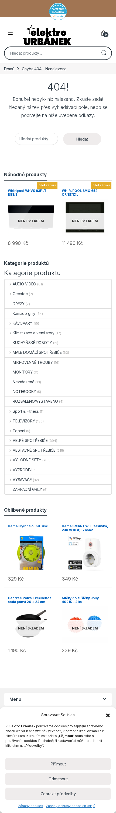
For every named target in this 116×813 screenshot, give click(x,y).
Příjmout (58, 764)
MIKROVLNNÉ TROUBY (33, 362)
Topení (19, 430)
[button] (108, 715)
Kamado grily (24, 313)
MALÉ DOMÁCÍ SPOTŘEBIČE (37, 352)
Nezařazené (24, 381)
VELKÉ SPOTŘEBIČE (30, 440)
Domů (9, 68)
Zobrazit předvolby (58, 793)
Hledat (103, 53)
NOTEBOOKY (24, 391)
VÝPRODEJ (22, 470)
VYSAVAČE (22, 479)
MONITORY (23, 372)
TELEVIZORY (24, 421)
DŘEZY (19, 303)
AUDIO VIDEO (24, 284)
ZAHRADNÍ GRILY (27, 489)
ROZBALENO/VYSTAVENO (35, 401)
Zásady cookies (30, 806)
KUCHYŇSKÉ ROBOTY (32, 342)
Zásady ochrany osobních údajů (70, 806)
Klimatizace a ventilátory (33, 333)
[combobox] (50, 53)
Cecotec (20, 293)
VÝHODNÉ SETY (27, 460)
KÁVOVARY (22, 323)
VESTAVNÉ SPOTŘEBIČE (34, 450)
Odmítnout (58, 778)
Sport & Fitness (26, 411)
